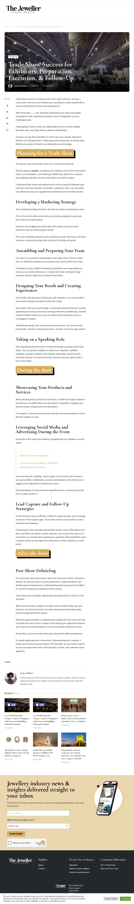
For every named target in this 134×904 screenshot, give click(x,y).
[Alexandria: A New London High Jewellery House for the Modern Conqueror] (17, 740)
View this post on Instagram (34, 455)
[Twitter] (7, 111)
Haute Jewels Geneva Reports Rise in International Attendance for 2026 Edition (73, 718)
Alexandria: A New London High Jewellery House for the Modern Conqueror (17, 753)
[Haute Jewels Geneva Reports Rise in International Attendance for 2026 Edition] (73, 705)
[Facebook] (7, 105)
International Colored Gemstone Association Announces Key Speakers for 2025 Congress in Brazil (73, 754)
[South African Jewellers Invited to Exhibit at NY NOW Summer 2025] (45, 740)
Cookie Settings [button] (111, 899)
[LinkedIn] (7, 117)
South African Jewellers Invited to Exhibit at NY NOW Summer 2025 (43, 753)
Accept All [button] (125, 899)
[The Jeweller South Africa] (23, 9)
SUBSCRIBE (16, 834)
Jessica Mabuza (22, 86)
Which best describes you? (20, 820)
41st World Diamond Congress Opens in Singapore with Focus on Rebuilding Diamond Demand (17, 719)
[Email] (7, 129)
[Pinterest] (7, 123)
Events (13, 56)
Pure (33, 113)
